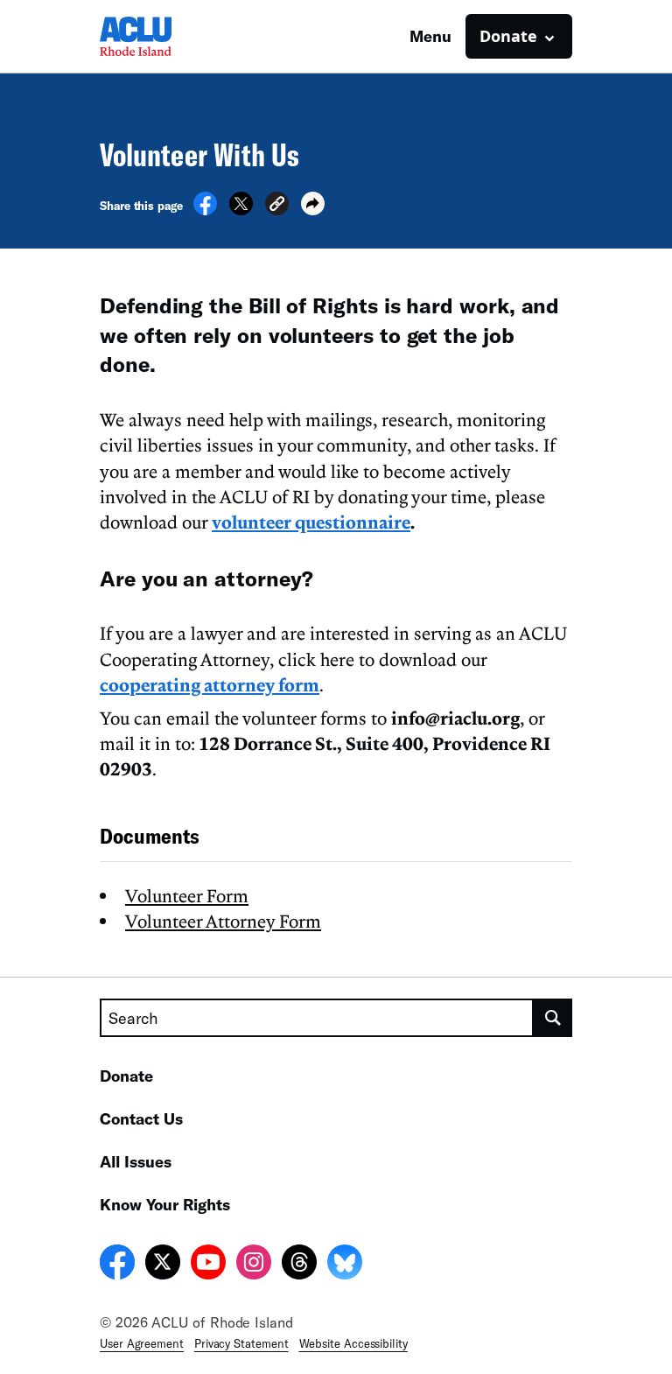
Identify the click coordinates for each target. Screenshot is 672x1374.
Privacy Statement (241, 1343)
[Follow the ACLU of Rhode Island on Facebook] (117, 1264)
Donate (126, 1075)
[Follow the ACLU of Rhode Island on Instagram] (253, 1264)
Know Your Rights (165, 1204)
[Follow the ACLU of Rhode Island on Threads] (299, 1264)
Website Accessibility (353, 1343)
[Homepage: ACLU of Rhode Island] (161, 36)
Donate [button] (508, 35)
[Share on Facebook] (205, 210)
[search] (553, 1018)
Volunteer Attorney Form (223, 920)
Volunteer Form (186, 895)
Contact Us (141, 1118)
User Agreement (142, 1343)
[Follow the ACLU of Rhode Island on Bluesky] (344, 1264)
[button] (277, 206)
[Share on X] (241, 210)
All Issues (136, 1161)
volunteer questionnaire (311, 521)
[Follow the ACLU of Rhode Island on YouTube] (208, 1264)
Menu (431, 36)
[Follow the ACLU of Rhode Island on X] (162, 1264)
